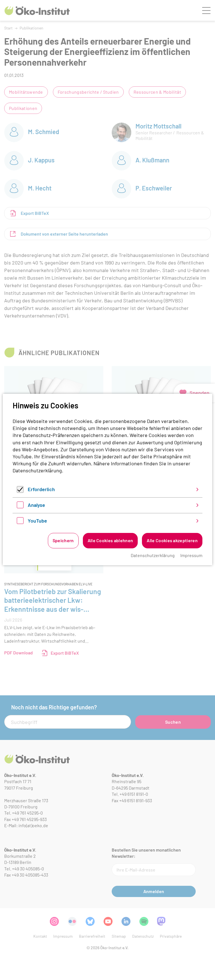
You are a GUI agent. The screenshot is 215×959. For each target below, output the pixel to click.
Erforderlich (41, 489)
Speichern (63, 540)
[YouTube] (20, 522)
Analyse (36, 505)
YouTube (37, 521)
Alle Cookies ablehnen (110, 540)
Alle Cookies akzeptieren (172, 540)
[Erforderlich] (20, 491)
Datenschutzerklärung (37, 470)
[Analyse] (20, 506)
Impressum (191, 555)
